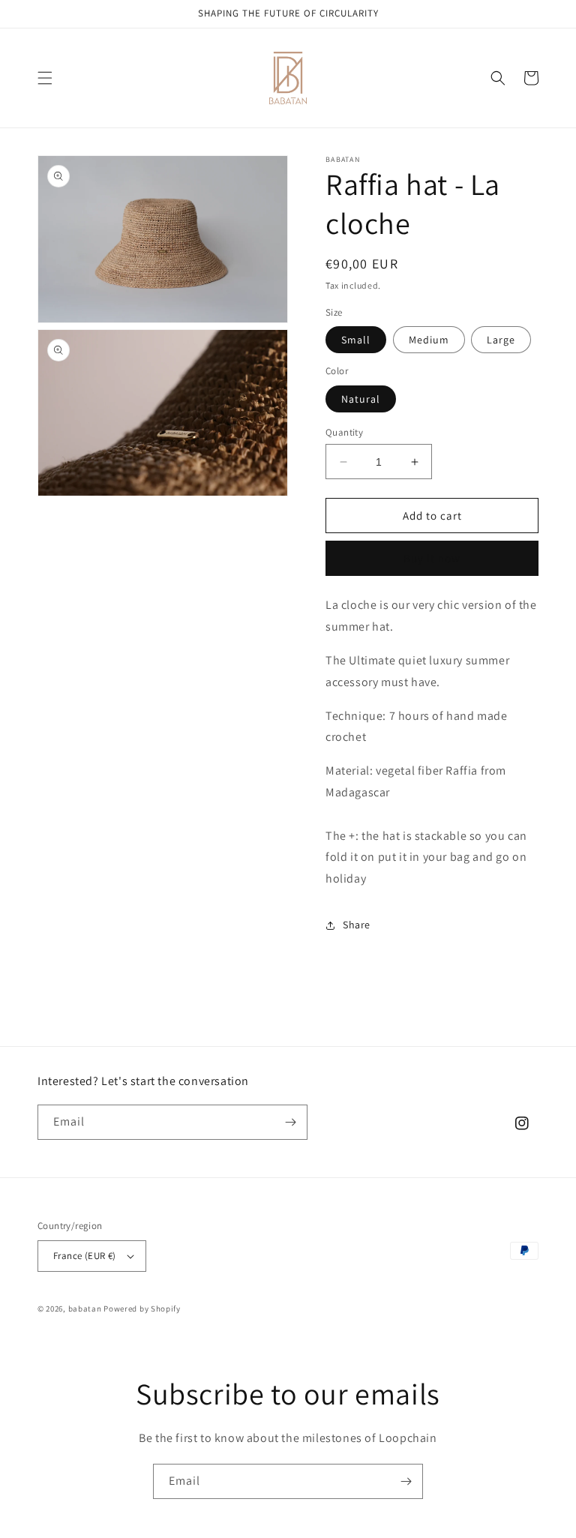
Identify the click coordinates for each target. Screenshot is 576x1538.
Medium (429, 339)
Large (501, 339)
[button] (45, 77)
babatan (85, 1308)
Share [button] (356, 924)
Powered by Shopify (142, 1308)
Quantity (344, 432)
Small (355, 339)
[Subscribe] (290, 1122)
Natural (360, 399)
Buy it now (432, 558)
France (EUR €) (84, 1255)
